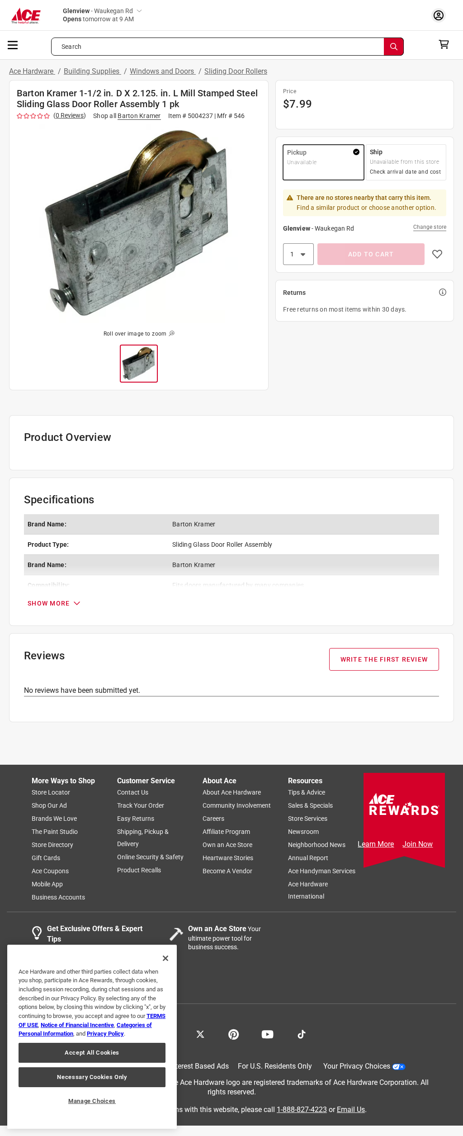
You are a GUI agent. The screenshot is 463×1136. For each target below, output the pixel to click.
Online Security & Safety (150, 857)
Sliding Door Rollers (235, 71)
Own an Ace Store (227, 844)
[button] (139, 223)
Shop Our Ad (49, 805)
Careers (213, 818)
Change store (429, 227)
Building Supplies (92, 71)
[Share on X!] (200, 1033)
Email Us (351, 1109)
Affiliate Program (226, 831)
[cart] (446, 44)
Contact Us (132, 792)
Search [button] (71, 46)
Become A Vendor (227, 871)
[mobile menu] (13, 44)
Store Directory (52, 844)
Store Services (307, 818)
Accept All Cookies (92, 1052)
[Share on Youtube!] (267, 1033)
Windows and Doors (163, 71)
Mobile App (47, 884)
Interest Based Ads (199, 1066)
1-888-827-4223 (302, 1109)
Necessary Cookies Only (92, 1077)
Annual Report (308, 857)
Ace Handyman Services (321, 871)
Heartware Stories (228, 857)
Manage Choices (92, 1101)
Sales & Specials (310, 805)
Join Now (417, 844)
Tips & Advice (306, 792)
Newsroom (303, 831)
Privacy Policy (105, 1033)
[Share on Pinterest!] (233, 1033)
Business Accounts (58, 897)
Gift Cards (46, 857)
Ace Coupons (50, 871)
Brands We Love (54, 818)
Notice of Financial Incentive (77, 1025)
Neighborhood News (316, 844)
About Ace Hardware (232, 792)
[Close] (165, 958)
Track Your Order (140, 805)
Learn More (376, 844)
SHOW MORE (49, 603)
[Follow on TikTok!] (301, 1033)
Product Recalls (139, 870)
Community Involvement (237, 805)
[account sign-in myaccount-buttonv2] (441, 15)
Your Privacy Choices (356, 1066)
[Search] (394, 47)
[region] (92, 1037)
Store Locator (51, 792)
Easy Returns (135, 818)
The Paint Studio (55, 831)
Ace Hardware (32, 71)
